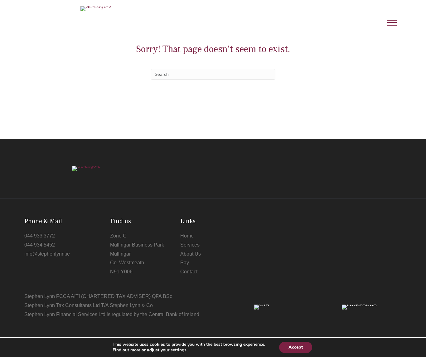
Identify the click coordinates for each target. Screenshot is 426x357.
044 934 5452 (39, 244)
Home (187, 235)
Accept (295, 347)
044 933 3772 (39, 235)
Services (190, 244)
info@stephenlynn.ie (47, 254)
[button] (392, 22)
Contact (188, 271)
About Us (190, 254)
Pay (184, 262)
